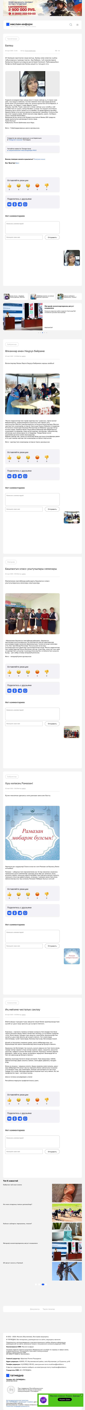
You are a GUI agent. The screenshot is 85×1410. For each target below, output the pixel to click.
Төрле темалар (49, 1309)
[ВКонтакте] (9, 204)
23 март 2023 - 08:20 (11, 788)
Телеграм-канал (39, 159)
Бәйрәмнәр (12, 344)
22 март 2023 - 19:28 (11, 1014)
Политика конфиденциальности (17, 1406)
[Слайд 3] (42, 332)
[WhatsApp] (25, 204)
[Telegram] (20, 204)
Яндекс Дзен (64, 1399)
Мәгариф (11, 562)
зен (18, 163)
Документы (35, 1309)
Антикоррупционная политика (17, 1400)
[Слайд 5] (46, 332)
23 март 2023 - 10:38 (11, 356)
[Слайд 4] (44, 332)
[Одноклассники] (15, 204)
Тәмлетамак (12, 39)
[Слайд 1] (38, 332)
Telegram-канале (16, 140)
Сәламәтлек (12, 1003)
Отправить (52, 237)
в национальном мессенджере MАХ (22, 150)
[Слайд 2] (40, 332)
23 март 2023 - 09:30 (11, 574)
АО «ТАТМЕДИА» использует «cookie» (19, 1402)
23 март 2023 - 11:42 (11, 50)
